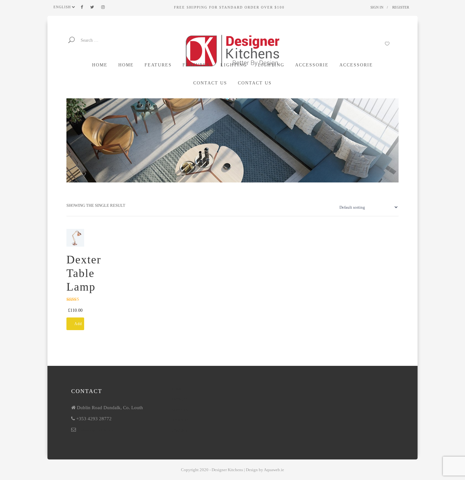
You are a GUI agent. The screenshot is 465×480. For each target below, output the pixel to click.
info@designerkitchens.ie (95, 430)
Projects (180, 399)
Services (180, 410)
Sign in (376, 7)
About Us (180, 420)
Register (400, 7)
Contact (180, 431)
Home (177, 389)
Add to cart (78, 326)
